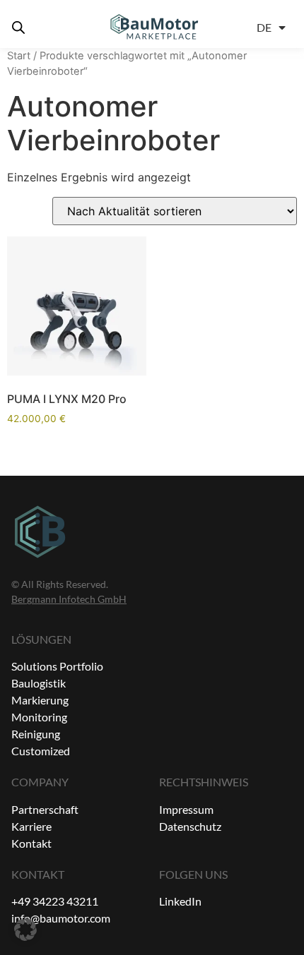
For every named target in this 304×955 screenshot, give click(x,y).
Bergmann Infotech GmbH (69, 599)
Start (18, 55)
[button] (25, 929)
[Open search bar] (18, 27)
